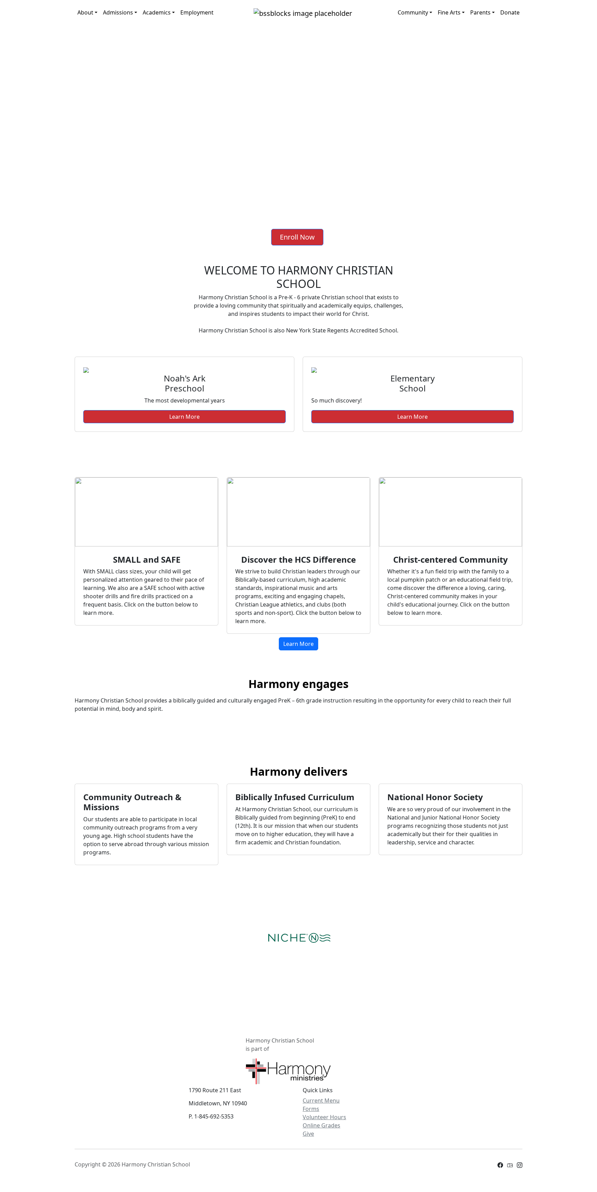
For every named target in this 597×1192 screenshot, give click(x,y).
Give (308, 1133)
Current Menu (321, 1100)
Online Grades (321, 1125)
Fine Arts (449, 12)
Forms (311, 1109)
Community (413, 12)
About (85, 12)
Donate (510, 12)
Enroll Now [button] (297, 237)
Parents (480, 12)
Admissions (118, 12)
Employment (197, 12)
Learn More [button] (184, 416)
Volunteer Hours (324, 1117)
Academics (157, 12)
